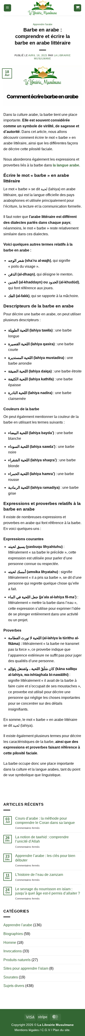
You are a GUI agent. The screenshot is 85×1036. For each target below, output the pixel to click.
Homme (9, 942)
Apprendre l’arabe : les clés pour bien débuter (45, 858)
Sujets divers (13, 986)
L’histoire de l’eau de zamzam (39, 875)
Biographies (13, 934)
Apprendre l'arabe (42, 24)
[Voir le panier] (77, 8)
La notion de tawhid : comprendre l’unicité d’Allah (42, 839)
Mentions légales (27, 1030)
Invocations (12, 951)
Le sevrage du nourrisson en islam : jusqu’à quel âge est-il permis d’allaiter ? (47, 891)
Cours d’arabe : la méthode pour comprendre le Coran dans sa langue (45, 820)
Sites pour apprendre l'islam (25, 968)
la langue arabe (66, 165)
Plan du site (61, 1030)
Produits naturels (17, 960)
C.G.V (45, 1030)
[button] (7, 8)
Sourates (10, 977)
